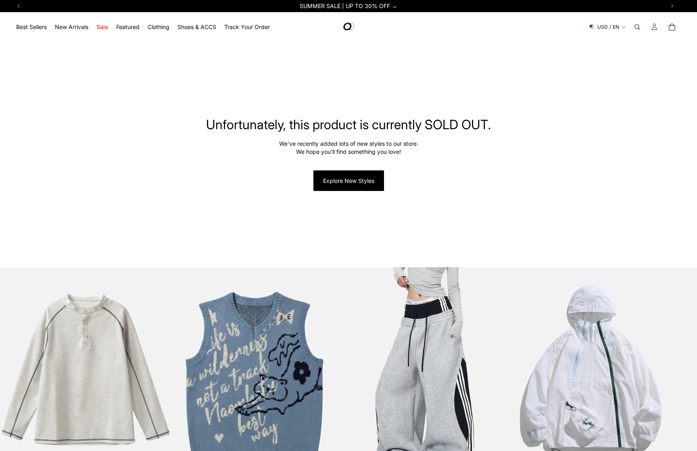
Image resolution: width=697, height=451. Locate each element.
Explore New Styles (348, 180)
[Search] (637, 27)
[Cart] (672, 27)
